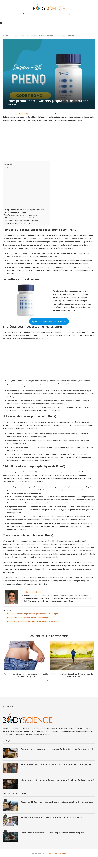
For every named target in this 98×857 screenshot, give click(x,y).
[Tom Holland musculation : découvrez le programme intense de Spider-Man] (10, 837)
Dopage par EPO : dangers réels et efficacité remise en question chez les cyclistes (57, 802)
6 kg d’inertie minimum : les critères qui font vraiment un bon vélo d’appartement (57, 780)
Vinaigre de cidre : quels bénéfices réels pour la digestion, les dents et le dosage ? (57, 749)
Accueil (5, 35)
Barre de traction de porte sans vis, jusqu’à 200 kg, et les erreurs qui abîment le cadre (56, 765)
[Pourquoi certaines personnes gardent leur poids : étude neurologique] (26, 656)
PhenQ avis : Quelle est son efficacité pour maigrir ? (29, 617)
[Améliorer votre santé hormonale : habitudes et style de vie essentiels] (10, 821)
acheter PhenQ (21, 114)
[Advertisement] (49, 142)
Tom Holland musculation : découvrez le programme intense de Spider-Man (55, 833)
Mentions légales (60, 853)
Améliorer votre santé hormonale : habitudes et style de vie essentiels (52, 817)
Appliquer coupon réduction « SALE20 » (49, 321)
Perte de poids (19, 35)
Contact (50, 853)
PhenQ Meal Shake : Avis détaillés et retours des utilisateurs (33, 621)
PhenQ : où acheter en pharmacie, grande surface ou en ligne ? (33, 614)
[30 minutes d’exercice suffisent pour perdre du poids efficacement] (72, 656)
